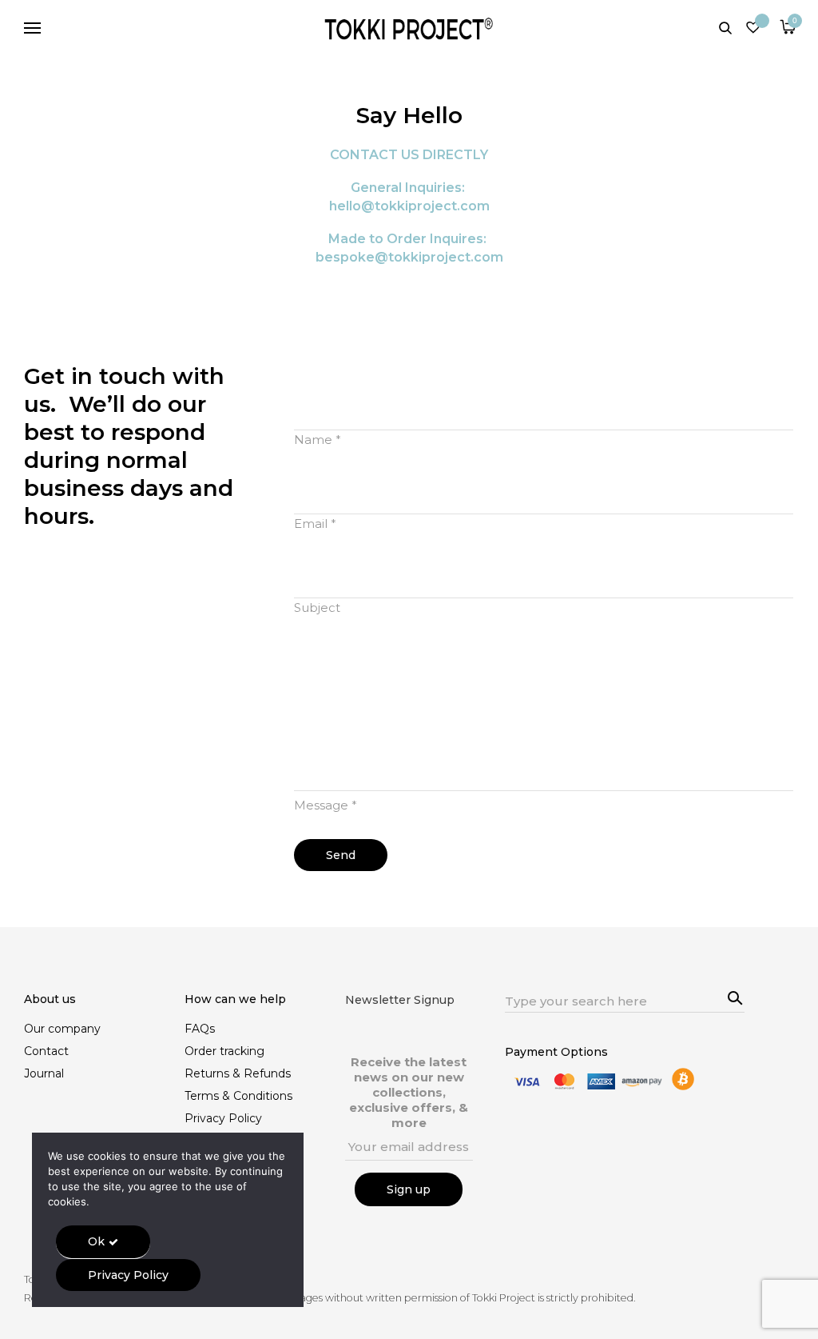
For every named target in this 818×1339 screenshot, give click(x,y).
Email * (315, 523)
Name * (317, 439)
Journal (44, 1073)
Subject (317, 607)
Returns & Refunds (238, 1073)
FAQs (200, 1028)
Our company (62, 1028)
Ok (96, 1241)
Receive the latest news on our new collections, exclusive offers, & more (408, 1092)
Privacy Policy (223, 1118)
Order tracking (224, 1051)
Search (732, 995)
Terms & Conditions (238, 1096)
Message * (325, 805)
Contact (46, 1051)
